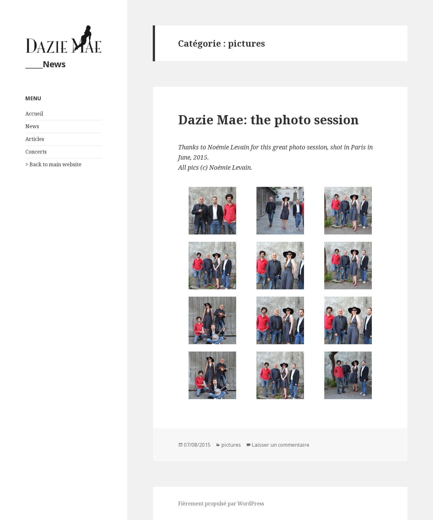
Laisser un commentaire (280, 444)
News (32, 126)
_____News (45, 64)
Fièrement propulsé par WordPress (221, 503)
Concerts (36, 151)
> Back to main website (53, 164)
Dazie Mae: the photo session (268, 119)
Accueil (34, 113)
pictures (231, 444)
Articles (34, 138)
